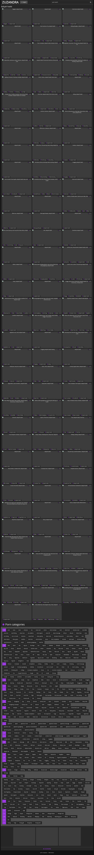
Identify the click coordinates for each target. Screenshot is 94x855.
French (63, 689)
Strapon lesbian (17, 792)
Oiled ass (73, 602)
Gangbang (16, 701)
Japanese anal (43, 726)
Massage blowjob (37, 228)
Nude (40, 754)
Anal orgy (45, 313)
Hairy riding (50, 160)
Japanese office (18, 729)
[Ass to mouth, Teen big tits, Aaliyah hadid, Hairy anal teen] (17, 187)
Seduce (65, 211)
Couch (5, 449)
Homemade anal (75, 707)
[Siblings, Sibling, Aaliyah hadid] (77, 442)
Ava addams (31, 633)
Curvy (83, 667)
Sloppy (61, 795)
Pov (29, 760)
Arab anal (51, 313)
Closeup (54, 673)
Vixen (43, 813)
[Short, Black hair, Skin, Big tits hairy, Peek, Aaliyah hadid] (47, 612)
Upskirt (9, 810)
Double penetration (63, 680)
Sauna (9, 785)
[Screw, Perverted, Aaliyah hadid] (17, 493)
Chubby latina (72, 211)
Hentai (21, 707)
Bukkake (51, 645)
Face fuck (18, 695)
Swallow (6, 782)
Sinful (88, 262)
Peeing (19, 763)
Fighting (5, 91)
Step (52, 779)
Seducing (81, 74)
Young (9, 822)
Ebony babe (55, 74)
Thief (72, 807)
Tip (43, 40)
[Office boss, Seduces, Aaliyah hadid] (47, 136)
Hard (58, 707)
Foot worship (48, 695)
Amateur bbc (14, 483)
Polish (42, 763)
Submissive (74, 795)
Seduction (17, 798)
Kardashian (75, 500)
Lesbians (29, 736)
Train (30, 807)
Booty (12, 648)
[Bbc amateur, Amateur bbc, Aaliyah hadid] (17, 476)
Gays (63, 704)
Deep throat (29, 683)
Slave (76, 779)
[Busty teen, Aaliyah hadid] (47, 391)
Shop (52, 798)
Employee (6, 381)
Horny (11, 710)
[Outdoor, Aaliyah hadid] (77, 153)
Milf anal (33, 745)
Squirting (49, 782)
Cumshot (6, 670)
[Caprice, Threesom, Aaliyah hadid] (47, 425)
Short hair (36, 109)
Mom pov (19, 748)
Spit (41, 785)
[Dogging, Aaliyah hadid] (77, 170)
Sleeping (6, 779)
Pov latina (87, 74)
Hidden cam (65, 707)
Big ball (88, 313)
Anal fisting (14, 633)
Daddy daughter (70, 683)
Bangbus (71, 40)
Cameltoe (19, 677)
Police (53, 763)
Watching (49, 816)
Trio (52, 807)
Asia (83, 636)
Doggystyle (79, 683)
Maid (71, 742)
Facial (5, 692)
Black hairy (83, 585)
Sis (4, 785)
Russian (9, 770)
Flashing (38, 692)
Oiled (81, 757)
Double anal (20, 683)
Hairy (9, 707)
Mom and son (43, 742)
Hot (46, 710)
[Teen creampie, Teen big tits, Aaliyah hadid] (77, 391)
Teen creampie (37, 57)
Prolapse (12, 763)
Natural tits (6, 74)
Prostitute (26, 763)
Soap (88, 330)
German (35, 701)
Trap (5, 807)
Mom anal (47, 745)
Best (5, 657)
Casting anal (50, 677)
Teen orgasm (44, 807)
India (15, 717)
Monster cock (38, 748)
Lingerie (84, 736)
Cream (42, 677)
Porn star (10, 602)
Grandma (77, 701)
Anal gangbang (37, 313)
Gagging (49, 704)
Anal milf (48, 633)
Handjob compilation (29, 713)
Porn (5, 602)
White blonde (80, 517)
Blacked (19, 648)
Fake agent (39, 695)
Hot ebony (36, 177)
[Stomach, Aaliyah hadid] (17, 425)
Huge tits (26, 710)
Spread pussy (72, 126)
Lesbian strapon (38, 736)
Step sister (13, 782)
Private (5, 763)
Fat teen (24, 74)
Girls (68, 704)
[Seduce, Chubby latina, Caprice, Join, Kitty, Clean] (77, 204)
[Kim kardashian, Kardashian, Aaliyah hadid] (77, 493)
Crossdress (80, 670)
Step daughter (83, 795)
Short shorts (51, 109)
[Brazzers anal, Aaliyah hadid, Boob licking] (47, 578)
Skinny (18, 779)
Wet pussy (73, 816)
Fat (25, 692)
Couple (5, 677)
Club (37, 673)
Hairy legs (79, 126)
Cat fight (23, 91)
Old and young (73, 757)
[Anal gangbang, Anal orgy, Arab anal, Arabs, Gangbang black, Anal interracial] (47, 306)
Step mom (64, 779)
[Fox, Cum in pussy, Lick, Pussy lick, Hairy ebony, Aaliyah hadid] (17, 238)
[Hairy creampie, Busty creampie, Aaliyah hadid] (77, 408)
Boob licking (53, 585)
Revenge (6, 773)
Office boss (36, 143)
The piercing (79, 57)
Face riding (6, 415)
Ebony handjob (75, 585)
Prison (71, 763)
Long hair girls (51, 415)
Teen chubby (50, 330)
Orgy (20, 757)
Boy (5, 651)
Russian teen (64, 770)
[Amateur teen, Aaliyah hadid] (77, 527)
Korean (9, 733)
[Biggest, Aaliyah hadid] (17, 16)
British (41, 648)
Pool (59, 763)
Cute (57, 667)
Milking (53, 748)
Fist (85, 689)
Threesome (27, 801)
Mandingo (77, 745)
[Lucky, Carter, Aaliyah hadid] (47, 595)
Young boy (29, 822)
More (43, 194)
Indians (5, 720)
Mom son (34, 742)
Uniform (36, 126)
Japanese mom (24, 723)
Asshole (64, 639)
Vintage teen (61, 813)
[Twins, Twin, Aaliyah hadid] (47, 374)
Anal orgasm (40, 633)
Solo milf (35, 789)
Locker (73, 279)
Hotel (83, 707)
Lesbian (9, 736)
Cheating (66, 74)
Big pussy (6, 661)
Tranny (55, 801)
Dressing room (67, 347)
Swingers (46, 779)
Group (28, 701)
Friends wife (26, 698)
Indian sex (60, 717)
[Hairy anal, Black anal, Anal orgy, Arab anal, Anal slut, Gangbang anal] (47, 561)
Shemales (63, 789)
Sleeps (39, 449)
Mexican (67, 748)
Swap (62, 782)
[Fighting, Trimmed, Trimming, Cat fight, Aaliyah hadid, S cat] (17, 85)
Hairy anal (36, 568)
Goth (43, 704)
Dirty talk (74, 680)
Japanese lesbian (42, 723)
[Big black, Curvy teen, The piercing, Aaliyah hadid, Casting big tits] (77, 50)
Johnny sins (66, 262)
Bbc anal (45, 654)
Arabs (18, 74)
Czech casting (75, 667)
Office (33, 757)
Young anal (37, 822)
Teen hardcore (37, 40)
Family (21, 689)
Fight (32, 695)
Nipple (46, 754)
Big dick (76, 651)
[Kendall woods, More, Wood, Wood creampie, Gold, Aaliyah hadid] (47, 187)
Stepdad (80, 782)
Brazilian (84, 654)
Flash (72, 692)
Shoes (53, 792)
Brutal (86, 648)
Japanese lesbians (83, 726)
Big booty (17, 657)
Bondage (32, 645)
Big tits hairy (51, 619)
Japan (16, 723)
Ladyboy (16, 736)
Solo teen (87, 782)
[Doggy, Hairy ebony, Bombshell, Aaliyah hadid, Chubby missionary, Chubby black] (77, 289)
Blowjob (58, 645)
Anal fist (41, 642)
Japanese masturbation (31, 726)
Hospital (79, 713)
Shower (56, 782)
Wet (43, 816)
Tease (88, 804)
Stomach (6, 432)
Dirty (87, 683)
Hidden (36, 707)
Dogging (66, 177)
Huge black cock (22, 517)
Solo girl (56, 789)
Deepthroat (35, 680)
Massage (22, 742)
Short (35, 619)
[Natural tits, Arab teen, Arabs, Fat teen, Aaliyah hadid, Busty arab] (17, 67)
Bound (82, 651)
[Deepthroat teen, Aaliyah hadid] (77, 476)
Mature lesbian (28, 748)
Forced (9, 689)
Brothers (17, 398)
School (82, 779)
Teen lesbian (12, 807)
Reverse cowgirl (54, 770)
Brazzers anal (37, 585)
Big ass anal (40, 657)
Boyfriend (6, 534)
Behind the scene (8, 654)
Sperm (55, 795)
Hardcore (34, 710)
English (56, 686)
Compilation (32, 664)
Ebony (9, 686)
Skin (46, 619)
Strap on (32, 798)
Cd (42, 673)
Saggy (73, 782)
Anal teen (6, 633)
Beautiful (49, 648)
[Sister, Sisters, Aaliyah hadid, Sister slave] (47, 85)
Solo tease (82, 330)
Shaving (46, 785)
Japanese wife (85, 723)
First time (31, 692)
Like (35, 245)
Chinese (9, 664)
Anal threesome (7, 642)
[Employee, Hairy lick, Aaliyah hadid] (17, 374)
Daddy (22, 680)
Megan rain (6, 751)
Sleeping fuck (46, 449)
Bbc (20, 645)
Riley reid (72, 770)
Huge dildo (71, 713)
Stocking (21, 785)
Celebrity (32, 667)
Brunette (84, 657)
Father (5, 695)
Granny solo (24, 704)
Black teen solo (74, 330)
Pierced (74, 347)
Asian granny (40, 636)
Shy (14, 789)
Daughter (16, 680)
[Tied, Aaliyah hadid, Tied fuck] (77, 425)
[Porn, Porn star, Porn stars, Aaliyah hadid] (17, 595)
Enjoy (5, 296)
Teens (5, 804)
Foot (53, 689)
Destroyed (44, 683)
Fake (55, 692)
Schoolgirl (29, 785)
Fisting (15, 689)
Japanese (10, 723)
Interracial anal (44, 717)
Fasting (49, 364)
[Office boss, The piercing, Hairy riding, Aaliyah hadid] (47, 153)
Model (70, 745)
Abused (71, 633)
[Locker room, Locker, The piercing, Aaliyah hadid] (77, 272)
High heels (86, 713)
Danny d (37, 683)
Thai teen (43, 804)
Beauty (44, 651)
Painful (83, 763)
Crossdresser (40, 667)
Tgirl (50, 804)
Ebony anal (36, 279)
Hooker (5, 710)
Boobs (28, 654)
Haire (57, 109)
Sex (47, 798)
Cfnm (52, 664)
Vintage (9, 813)
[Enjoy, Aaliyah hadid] (17, 289)
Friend (11, 695)
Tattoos (35, 415)
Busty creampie (76, 415)
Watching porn (58, 816)
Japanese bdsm (53, 726)
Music (84, 745)
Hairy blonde (74, 262)
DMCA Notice (51, 852)
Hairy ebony (24, 109)
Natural (27, 754)
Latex (23, 736)
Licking (43, 739)
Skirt (82, 785)
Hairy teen (6, 585)
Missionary (17, 745)
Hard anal (66, 23)
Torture (67, 801)
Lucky (35, 602)
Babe (51, 654)
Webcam (15, 816)
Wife (9, 816)
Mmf (11, 745)
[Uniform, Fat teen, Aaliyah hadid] (47, 119)
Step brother (41, 798)
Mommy (55, 745)
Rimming (23, 770)
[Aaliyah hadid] (47, 16)
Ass (32, 630)
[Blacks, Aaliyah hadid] (17, 272)
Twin (39, 381)
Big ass (25, 645)
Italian (28, 717)
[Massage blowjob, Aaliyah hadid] (47, 221)
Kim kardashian (67, 500)
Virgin (15, 813)
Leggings (50, 739)
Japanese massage (64, 723)
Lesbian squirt (76, 736)
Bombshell (78, 296)
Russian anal (44, 770)
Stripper (83, 792)
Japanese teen (75, 723)
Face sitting (79, 695)
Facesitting (78, 689)
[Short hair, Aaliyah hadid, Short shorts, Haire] (47, 102)
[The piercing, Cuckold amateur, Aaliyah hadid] (77, 459)
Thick (77, 807)
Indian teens (66, 568)
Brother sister (34, 648)
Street (42, 795)
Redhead (36, 770)
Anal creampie (53, 630)
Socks (47, 792)
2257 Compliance (43, 852)
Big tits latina (72, 381)
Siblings (65, 449)
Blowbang (54, 657)
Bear (28, 661)
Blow (61, 657)
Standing (41, 792)
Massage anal (15, 551)
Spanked (76, 785)
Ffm (58, 689)
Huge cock (14, 517)
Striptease (33, 792)
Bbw (9, 645)
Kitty (88, 211)
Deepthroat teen (67, 483)
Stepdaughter (72, 789)
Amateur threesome (59, 636)
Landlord (26, 313)
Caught (12, 667)
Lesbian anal (7, 739)
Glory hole (84, 701)
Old (15, 757)
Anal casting (69, 636)
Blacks (5, 279)
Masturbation (78, 742)
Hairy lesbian (70, 710)
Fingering (79, 692)
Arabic (22, 642)
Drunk (9, 680)
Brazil (22, 654)
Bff (33, 654)
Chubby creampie (15, 109)
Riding (65, 40)
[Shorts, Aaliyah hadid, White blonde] (77, 510)
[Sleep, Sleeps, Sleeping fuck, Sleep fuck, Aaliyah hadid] (47, 442)
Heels (40, 710)
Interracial (66, 194)
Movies (60, 748)
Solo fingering (7, 792)
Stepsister (41, 782)
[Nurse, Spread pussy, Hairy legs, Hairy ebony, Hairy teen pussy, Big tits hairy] (77, 119)
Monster (40, 745)
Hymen (39, 713)
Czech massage (80, 664)
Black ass (6, 228)
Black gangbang (42, 415)
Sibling (70, 449)
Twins (35, 381)
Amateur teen (67, 534)
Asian (14, 630)
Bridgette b (21, 661)
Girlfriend (56, 704)
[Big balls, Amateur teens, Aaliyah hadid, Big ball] (77, 306)
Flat (86, 695)
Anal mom (67, 630)
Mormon (74, 748)
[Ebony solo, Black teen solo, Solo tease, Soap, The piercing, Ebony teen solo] (77, 323)
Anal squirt (71, 639)
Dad (28, 680)
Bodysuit (73, 568)
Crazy (57, 677)
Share (67, 795)
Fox (4, 245)
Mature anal (59, 742)
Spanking (25, 779)
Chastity (12, 677)
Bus (38, 645)
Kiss (37, 733)
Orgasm (9, 757)
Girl (31, 704)
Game (70, 701)
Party (40, 760)
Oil (45, 757)
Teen (9, 801)
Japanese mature (53, 723)
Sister (35, 91)
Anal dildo (84, 630)
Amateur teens (73, 313)
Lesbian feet (36, 739)
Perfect (12, 766)
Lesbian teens (16, 739)
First (67, 692)
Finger (65, 695)
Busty (35, 534)
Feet (33, 689)
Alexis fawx (79, 633)
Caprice (79, 211)
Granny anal (43, 701)
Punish (65, 763)
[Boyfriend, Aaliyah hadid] (17, 527)
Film (44, 692)
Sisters (39, 91)
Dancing (12, 683)
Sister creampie (19, 585)
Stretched (66, 245)
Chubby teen (7, 673)
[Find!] (90, 2)
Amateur (26, 630)
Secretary (20, 789)
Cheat (63, 667)
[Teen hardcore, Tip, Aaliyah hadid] (47, 33)
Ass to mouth (7, 194)
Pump (77, 763)
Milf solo (47, 748)
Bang (10, 657)
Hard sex (19, 713)
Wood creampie (55, 194)
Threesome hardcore (46, 74)
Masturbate (15, 751)
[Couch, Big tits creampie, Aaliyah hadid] (17, 442)
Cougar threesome (22, 673)
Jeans (61, 726)
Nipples (34, 754)
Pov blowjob (35, 763)
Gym (5, 704)
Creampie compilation (32, 670)
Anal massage (7, 551)
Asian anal (38, 630)
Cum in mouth (49, 667)
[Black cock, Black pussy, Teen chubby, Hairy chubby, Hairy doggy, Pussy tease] (47, 323)
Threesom (41, 432)
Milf (28, 742)
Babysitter (17, 651)
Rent (13, 313)
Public (34, 760)
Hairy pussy (61, 710)
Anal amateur (39, 639)
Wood (48, 194)
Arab (19, 630)
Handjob (15, 707)
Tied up (36, 807)
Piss (24, 760)
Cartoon (6, 667)
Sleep (35, 449)
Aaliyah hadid (12, 23)
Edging (22, 686)
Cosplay (64, 664)
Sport (5, 798)
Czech (58, 664)
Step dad (26, 792)
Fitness (11, 692)
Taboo (19, 801)
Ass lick (16, 642)
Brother (73, 648)
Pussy (70, 760)
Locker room (67, 279)
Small (20, 782)
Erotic (36, 686)
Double (80, 680)
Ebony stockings (43, 177)
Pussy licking (83, 760)
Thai (14, 801)
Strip (15, 785)
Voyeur (21, 813)
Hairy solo (84, 710)
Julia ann (33, 723)
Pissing (53, 760)
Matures (39, 751)
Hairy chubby (19, 313)
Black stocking (52, 177)
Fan (19, 698)
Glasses (37, 704)
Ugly (24, 810)
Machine (25, 745)
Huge (55, 713)
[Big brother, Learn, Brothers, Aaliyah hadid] (17, 391)
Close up (72, 670)
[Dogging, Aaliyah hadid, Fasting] (47, 357)
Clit (68, 667)
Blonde (80, 648)
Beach (77, 645)
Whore (66, 816)
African (65, 633)
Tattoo (57, 807)
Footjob (47, 689)
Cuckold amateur (75, 466)
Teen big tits (14, 194)
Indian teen (35, 717)
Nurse (65, 126)
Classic (42, 670)
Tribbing (56, 804)
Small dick (22, 795)
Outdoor (66, 160)
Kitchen (24, 733)
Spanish (5, 795)
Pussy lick (21, 245)
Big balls (66, 313)
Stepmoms (67, 792)
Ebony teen (43, 686)
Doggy (65, 296)
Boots (10, 651)
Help (13, 713)
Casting (39, 664)
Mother (51, 742)
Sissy (58, 779)
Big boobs (25, 651)
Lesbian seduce (26, 739)
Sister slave (53, 91)
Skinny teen (30, 795)
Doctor (54, 680)
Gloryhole (56, 701)
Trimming (17, 91)
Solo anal (25, 798)
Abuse (77, 636)
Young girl (21, 822)
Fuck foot (26, 695)
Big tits (44, 645)
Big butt (13, 661)
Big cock (6, 648)
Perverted (10, 500)
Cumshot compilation (57, 670)
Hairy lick (12, 381)
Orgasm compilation (62, 757)
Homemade (29, 707)
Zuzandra (10, 2)
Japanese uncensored (71, 726)
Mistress (6, 748)
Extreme (16, 686)
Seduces (43, 143)
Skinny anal (60, 785)
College (22, 670)
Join (84, 211)
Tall (85, 801)
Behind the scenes (35, 651)
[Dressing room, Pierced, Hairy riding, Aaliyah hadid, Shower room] (77, 340)
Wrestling (22, 816)
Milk (66, 742)
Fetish (71, 695)
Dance (48, 680)
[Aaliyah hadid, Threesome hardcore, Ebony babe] (47, 67)
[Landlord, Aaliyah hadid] (17, 323)
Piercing (6, 766)
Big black (66, 57)
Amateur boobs (54, 57)
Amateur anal (76, 630)
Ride (86, 770)
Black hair (40, 619)
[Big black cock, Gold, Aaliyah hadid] (17, 340)
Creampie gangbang (22, 667)
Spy (71, 779)
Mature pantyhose (83, 748)
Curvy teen (72, 57)
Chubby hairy (7, 109)
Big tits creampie (12, 449)
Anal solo (30, 639)
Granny (9, 701)
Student (49, 789)
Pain (76, 760)
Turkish (35, 801)
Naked (68, 754)
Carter (39, 602)
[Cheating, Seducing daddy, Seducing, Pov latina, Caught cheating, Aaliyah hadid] (77, 67)
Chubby (46, 664)
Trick (19, 807)
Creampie (16, 664)
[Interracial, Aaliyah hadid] (77, 187)
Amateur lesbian (81, 639)
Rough (15, 770)
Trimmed (11, 91)
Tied (65, 432)
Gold (13, 347)
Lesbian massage (59, 736)
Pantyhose (17, 760)
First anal (86, 692)
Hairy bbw (13, 415)
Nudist (21, 754)
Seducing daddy (73, 74)
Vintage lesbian (51, 813)
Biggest (5, 23)
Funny (49, 692)
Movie (5, 745)
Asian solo (48, 636)
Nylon (9, 754)
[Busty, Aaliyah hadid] (47, 527)
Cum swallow (28, 677)
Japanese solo (7, 726)
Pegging (46, 760)
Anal (9, 630)
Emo (50, 686)
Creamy (65, 381)
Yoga (15, 822)
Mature (15, 742)
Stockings (33, 782)
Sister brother (7, 789)
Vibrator (37, 813)
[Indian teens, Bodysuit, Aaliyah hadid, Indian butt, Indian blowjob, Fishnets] (77, 561)
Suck (37, 795)
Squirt (12, 779)
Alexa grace (15, 639)
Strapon (26, 782)
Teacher (79, 801)
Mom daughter (24, 751)
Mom (9, 742)
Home (77, 710)
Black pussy (43, 330)
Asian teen (22, 633)
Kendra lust (17, 733)
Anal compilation (55, 639)
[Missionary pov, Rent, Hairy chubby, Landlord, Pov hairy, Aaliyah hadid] (17, 306)
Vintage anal (29, 813)
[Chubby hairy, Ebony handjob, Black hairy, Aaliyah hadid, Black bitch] (77, 578)
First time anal (57, 695)
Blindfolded (66, 654)
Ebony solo (66, 330)
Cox (14, 673)
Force (27, 689)
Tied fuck (78, 432)
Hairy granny (53, 710)
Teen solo (12, 804)
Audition (23, 639)
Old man (27, 757)
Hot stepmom (47, 713)
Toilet (61, 801)
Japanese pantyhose (29, 729)
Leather (68, 736)
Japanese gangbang (18, 726)
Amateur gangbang (31, 642)
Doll (57, 683)
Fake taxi (70, 689)
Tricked (24, 804)
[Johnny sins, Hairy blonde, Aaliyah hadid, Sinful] (77, 255)
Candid (47, 673)
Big (54, 648)
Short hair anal (80, 602)
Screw (5, 500)
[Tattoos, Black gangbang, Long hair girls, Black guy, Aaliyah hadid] (47, 408)
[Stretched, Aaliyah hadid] (77, 238)
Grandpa (64, 701)
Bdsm (14, 645)
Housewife (6, 713)
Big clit (69, 651)
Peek (57, 619)
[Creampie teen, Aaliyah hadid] (47, 476)
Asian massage (56, 633)
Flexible (61, 692)
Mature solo (63, 745)
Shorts (65, 517)
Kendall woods (37, 194)
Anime (45, 630)
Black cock (36, 330)
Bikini (50, 651)
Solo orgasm (14, 795)
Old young (51, 757)
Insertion (68, 717)
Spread (49, 795)
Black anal (42, 568)
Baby (38, 654)
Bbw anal (61, 648)
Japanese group (7, 729)
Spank (67, 782)
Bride (16, 654)
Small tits (42, 789)
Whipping (37, 816)
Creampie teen (37, 483)
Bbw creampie (75, 654)
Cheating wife (14, 670)
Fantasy (39, 698)
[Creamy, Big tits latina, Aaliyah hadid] (77, 374)
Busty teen (36, 398)
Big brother (6, 398)
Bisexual (26, 648)
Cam (66, 670)
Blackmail (71, 645)
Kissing (31, 733)
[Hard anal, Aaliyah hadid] (77, 16)
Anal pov (23, 636)
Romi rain (79, 770)
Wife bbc (30, 816)
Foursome (18, 692)
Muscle (32, 751)
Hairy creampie (67, 415)
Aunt (61, 630)
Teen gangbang (80, 804)
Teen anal (47, 801)
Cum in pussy (10, 245)
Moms (12, 748)
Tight (25, 807)
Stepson (60, 792)
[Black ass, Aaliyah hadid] (17, 221)
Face (5, 698)
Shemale (15, 776)
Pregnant (10, 760)
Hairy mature (62, 713)
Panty (48, 763)
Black (64, 645)
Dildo (42, 680)
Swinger (32, 779)
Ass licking (66, 602)
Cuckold (24, 664)
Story (35, 785)
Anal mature (7, 639)
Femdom (39, 689)
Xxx (8, 819)
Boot (48, 657)
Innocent (53, 717)
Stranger (80, 789)
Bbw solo (57, 651)
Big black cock (7, 347)
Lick (16, 245)
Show (10, 798)
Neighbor (61, 754)
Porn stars (16, 602)
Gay (23, 701)
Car (48, 670)
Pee (59, 760)
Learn (12, 398)
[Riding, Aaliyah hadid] (77, 102)
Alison (46, 639)
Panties (64, 760)
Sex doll (59, 798)
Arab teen (13, 74)
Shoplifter (75, 792)
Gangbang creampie (14, 704)
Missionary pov (7, 313)
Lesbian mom (48, 736)
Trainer (83, 807)
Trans (41, 801)
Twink (30, 804)
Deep (62, 683)
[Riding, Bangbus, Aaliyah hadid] (77, 33)
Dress (51, 683)
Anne (86, 633)
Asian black (31, 636)
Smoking (39, 779)
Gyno (50, 701)
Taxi (72, 804)
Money (86, 742)
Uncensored (17, 810)
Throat (36, 804)
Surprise (28, 789)
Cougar (31, 673)
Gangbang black (44, 279)
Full (33, 698)
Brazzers (84, 645)
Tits (18, 804)
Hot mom (51, 707)
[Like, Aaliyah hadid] (47, 238)
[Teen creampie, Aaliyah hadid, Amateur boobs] (47, 50)
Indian (9, 717)
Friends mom (12, 698)
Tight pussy (64, 807)
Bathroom (24, 657)
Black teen (76, 657)
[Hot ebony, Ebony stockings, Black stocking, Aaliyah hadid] (47, 170)
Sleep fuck (53, 449)
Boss (63, 651)
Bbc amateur (6, 483)
